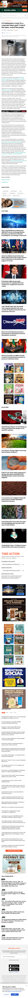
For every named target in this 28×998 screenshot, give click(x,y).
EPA (15, 35)
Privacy (7, 976)
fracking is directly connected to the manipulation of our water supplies (13, 79)
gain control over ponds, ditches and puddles (12, 142)
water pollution (9, 36)
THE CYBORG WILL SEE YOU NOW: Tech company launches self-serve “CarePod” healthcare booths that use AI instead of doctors (14, 309)
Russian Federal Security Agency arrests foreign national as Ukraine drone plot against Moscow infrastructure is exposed (13, 733)
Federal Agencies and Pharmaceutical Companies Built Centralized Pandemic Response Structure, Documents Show (13, 750)
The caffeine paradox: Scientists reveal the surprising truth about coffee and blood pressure (13, 821)
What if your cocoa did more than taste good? (13, 807)
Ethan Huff (9, 254)
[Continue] (25, 956)
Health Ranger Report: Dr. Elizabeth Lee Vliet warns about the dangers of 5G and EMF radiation (14, 428)
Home (3, 20)
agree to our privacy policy (14, 991)
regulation (4, 36)
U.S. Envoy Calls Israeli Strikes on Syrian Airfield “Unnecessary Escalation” (13, 739)
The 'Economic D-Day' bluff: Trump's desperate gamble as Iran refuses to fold (13, 776)
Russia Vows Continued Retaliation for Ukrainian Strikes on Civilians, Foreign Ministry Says (13, 771)
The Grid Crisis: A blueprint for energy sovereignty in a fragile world (11, 811)
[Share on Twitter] (7, 33)
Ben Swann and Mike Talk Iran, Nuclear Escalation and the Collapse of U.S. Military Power (13, 893)
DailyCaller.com (5, 182)
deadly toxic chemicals (7, 90)
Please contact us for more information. (10, 578)
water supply (15, 36)
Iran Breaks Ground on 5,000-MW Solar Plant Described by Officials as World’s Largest (12, 816)
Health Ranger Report (7, 876)
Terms (11, 976)
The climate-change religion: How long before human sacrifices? (14, 451)
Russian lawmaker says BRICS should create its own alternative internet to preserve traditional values (13, 357)
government (23, 35)
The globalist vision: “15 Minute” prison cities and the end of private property (14, 546)
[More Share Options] (10, 33)
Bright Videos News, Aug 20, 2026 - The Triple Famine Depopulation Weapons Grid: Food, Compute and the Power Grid (13, 930)
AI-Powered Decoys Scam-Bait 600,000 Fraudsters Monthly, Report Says (11, 722)
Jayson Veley (10, 30)
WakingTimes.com (6, 179)
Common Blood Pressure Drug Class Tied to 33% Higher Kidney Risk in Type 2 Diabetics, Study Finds (13, 834)
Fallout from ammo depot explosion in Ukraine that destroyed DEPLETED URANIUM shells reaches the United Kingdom (14, 475)
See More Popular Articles (14, 850)
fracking (18, 35)
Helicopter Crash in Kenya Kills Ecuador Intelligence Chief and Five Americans (11, 727)
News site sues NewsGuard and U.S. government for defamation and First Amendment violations (13, 333)
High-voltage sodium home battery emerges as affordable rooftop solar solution (13, 802)
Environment (8, 20)
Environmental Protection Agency (17, 160)
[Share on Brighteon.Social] (3, 33)
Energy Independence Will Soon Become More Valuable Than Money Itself (13, 912)
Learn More (6, 994)
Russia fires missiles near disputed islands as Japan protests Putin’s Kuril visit (12, 744)
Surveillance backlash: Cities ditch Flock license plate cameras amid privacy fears (13, 846)
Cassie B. (9, 279)
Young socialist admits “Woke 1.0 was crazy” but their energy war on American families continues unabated (13, 787)
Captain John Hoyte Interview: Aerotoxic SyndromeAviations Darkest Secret (13, 938)
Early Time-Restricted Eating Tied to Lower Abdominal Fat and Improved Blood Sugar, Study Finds (13, 840)
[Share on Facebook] (5, 33)
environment (11, 35)
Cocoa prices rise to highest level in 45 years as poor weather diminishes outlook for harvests (13, 499)
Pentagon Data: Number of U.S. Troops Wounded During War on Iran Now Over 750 (14, 717)
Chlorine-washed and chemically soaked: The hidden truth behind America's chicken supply (13, 797)
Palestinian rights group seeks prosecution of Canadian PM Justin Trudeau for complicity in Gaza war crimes (13, 283)
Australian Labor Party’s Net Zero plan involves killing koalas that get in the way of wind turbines (14, 523)
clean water (6, 35)
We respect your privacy (14, 960)
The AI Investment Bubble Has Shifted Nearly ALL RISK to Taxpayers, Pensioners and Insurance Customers (14, 921)
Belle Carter (10, 228)
